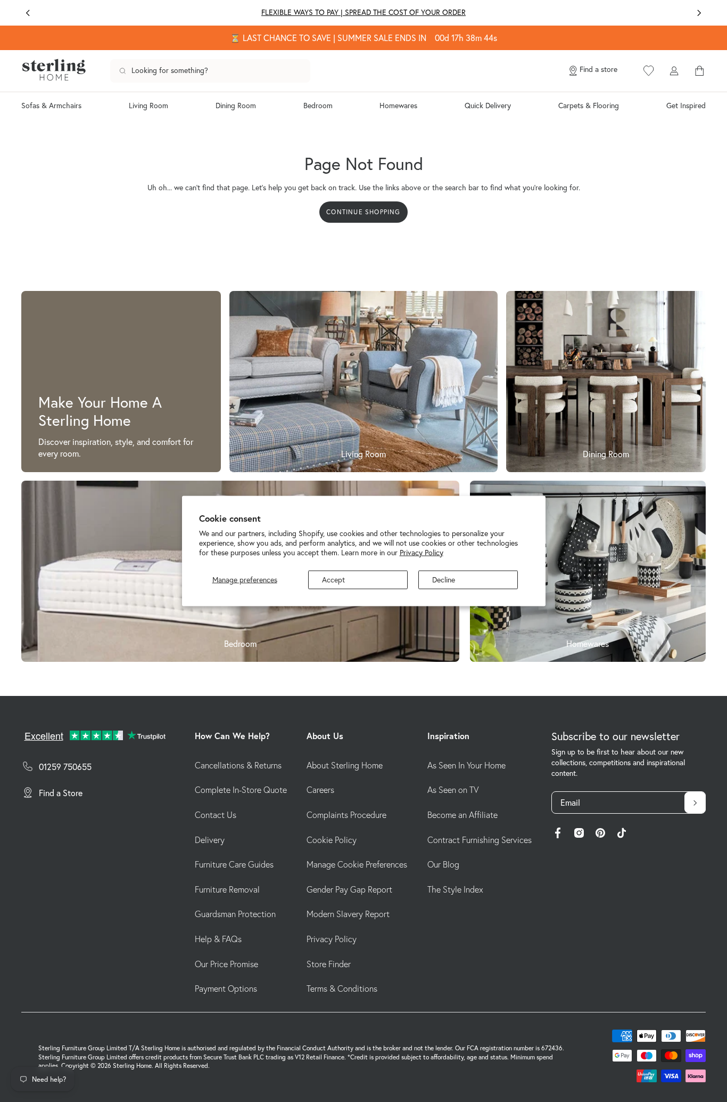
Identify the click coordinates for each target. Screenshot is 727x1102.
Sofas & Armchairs (51, 105)
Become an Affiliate (462, 814)
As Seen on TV (453, 789)
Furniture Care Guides (234, 864)
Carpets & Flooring (588, 105)
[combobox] (210, 71)
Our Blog (443, 864)
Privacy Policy (421, 552)
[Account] (673, 70)
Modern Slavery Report (348, 914)
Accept (333, 580)
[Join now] (695, 802)
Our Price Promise (226, 964)
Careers (320, 789)
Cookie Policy (332, 839)
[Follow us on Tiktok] (621, 834)
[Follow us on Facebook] (557, 834)
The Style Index (455, 889)
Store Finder (329, 964)
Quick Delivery (488, 105)
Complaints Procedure (346, 814)
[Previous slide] (28, 13)
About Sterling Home (345, 765)
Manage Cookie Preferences (357, 864)
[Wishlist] (649, 71)
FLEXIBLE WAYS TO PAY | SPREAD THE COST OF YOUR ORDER (363, 12)
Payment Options (226, 988)
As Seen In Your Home (466, 765)
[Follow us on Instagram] (579, 834)
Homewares (398, 105)
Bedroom (318, 105)
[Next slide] (699, 13)
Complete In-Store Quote (241, 789)
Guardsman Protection (235, 914)
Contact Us (215, 814)
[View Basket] (699, 70)
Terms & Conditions (342, 988)
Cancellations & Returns (238, 765)
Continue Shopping (363, 212)
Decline (443, 580)
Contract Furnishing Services (479, 839)
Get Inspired (686, 105)
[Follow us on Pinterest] (600, 834)
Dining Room (236, 105)
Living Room (148, 105)
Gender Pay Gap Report (349, 889)
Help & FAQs (218, 939)
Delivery (210, 839)
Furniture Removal (227, 889)
